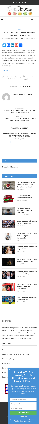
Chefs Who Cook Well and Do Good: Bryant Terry (27, 260)
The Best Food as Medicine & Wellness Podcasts (25, 210)
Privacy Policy (6, 363)
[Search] (37, 20)
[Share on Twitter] (25, 87)
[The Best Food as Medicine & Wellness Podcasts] (8, 211)
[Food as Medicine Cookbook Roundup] (8, 198)
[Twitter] (16, 2)
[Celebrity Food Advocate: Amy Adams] (8, 250)
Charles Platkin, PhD (16, 38)
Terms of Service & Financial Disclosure (15, 354)
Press (4, 372)
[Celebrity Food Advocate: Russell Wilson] (8, 300)
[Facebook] (13, 2)
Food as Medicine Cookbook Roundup (24, 196)
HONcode (30, 336)
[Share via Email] (29, 87)
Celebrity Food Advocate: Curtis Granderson (27, 222)
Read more (6, 70)
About (4, 350)
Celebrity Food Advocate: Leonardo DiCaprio (27, 273)
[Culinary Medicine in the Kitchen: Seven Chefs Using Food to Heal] (8, 185)
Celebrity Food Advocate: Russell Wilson (27, 298)
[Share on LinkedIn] (27, 87)
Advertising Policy (8, 359)
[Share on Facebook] (23, 87)
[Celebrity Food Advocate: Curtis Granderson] (8, 224)
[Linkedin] (22, 2)
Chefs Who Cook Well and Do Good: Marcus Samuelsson (27, 286)
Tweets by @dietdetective (10, 167)
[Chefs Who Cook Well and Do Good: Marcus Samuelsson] (8, 287)
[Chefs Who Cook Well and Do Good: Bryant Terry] (8, 262)
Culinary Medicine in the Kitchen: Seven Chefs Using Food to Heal (26, 184)
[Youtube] (25, 2)
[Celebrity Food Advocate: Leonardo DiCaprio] (8, 275)
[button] (4, 137)
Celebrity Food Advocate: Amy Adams (27, 248)
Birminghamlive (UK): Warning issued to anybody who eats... (19, 134)
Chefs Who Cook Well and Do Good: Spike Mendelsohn (27, 235)
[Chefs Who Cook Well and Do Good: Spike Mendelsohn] (8, 236)
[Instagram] (19, 2)
